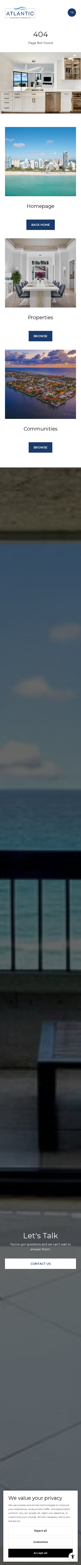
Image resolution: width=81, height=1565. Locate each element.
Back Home (40, 225)
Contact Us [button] (41, 1264)
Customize (40, 1542)
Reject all (40, 1530)
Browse (40, 336)
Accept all (40, 1553)
